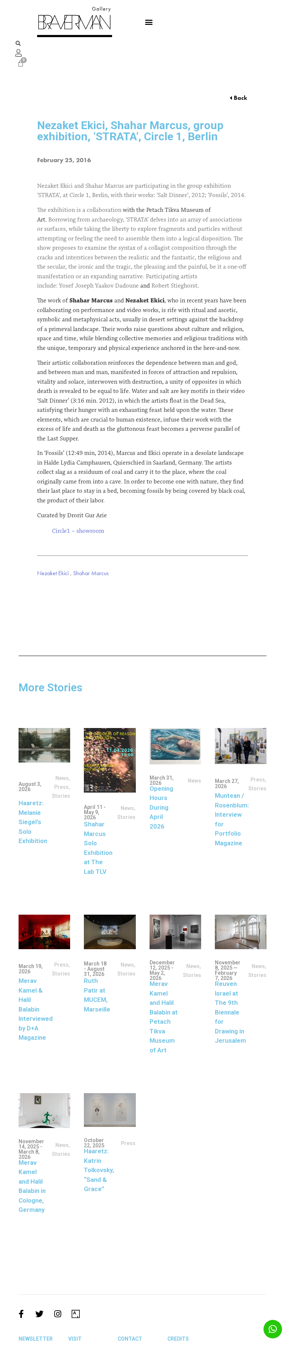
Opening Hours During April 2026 (161, 807)
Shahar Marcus (91, 573)
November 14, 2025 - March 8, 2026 (31, 1149)
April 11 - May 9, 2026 (95, 812)
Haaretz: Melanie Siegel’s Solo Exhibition (33, 822)
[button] (148, 22)
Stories (192, 975)
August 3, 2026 (30, 786)
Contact (130, 1339)
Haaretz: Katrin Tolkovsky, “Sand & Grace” (99, 1170)
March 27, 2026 (227, 783)
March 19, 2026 (31, 968)
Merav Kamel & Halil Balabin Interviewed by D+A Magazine (36, 1009)
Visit (75, 1339)
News (62, 778)
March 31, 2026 (162, 780)
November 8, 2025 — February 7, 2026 (227, 970)
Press (61, 787)
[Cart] (20, 63)
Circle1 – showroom (78, 531)
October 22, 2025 (94, 1142)
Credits (178, 1339)
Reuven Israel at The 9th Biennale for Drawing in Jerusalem (230, 1012)
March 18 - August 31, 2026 (95, 969)
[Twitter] (39, 1314)
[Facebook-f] (21, 1314)
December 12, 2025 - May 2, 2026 (162, 970)
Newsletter (36, 1339)
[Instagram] (57, 1314)
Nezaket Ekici (53, 573)
